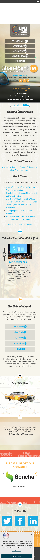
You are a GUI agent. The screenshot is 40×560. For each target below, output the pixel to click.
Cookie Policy (27, 547)
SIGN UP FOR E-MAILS (25, 89)
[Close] (31, 534)
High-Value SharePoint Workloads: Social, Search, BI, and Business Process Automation (22, 205)
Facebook (24, 80)
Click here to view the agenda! (20, 224)
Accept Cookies (17, 556)
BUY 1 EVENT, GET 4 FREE (15, 89)
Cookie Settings (16, 551)
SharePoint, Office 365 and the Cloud (20, 199)
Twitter (20, 80)
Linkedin (28, 80)
